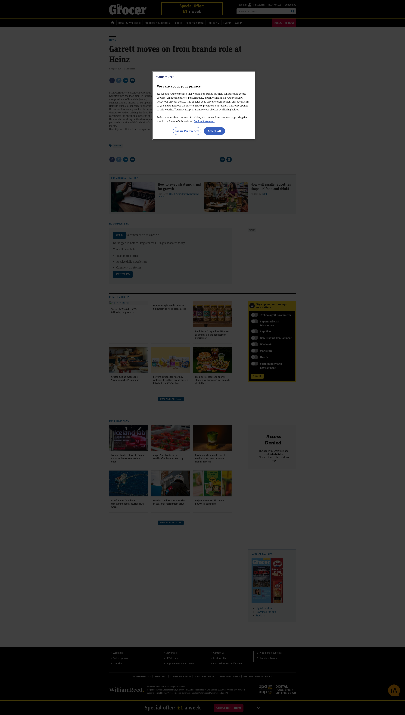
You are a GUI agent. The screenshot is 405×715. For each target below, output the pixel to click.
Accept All (214, 131)
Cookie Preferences (187, 131)
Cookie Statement (204, 121)
